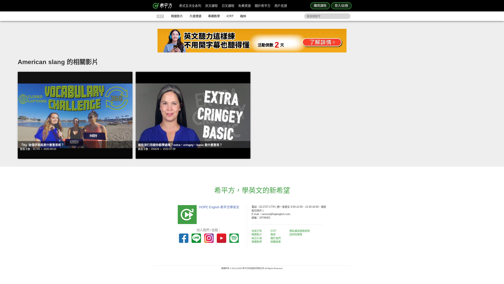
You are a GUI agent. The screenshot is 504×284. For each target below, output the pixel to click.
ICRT (230, 16)
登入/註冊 (341, 5)
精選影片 (177, 16)
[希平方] (163, 5)
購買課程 (320, 5)
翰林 (243, 16)
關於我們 (276, 238)
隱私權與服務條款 (299, 230)
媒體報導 (276, 241)
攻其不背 (257, 230)
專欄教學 (214, 16)
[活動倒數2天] (252, 51)
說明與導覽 (295, 234)
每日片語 (257, 238)
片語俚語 (195, 16)
